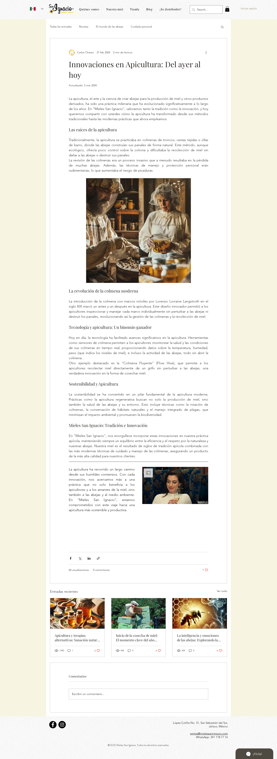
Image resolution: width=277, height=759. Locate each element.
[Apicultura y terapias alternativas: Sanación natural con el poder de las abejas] (77, 613)
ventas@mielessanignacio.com (209, 733)
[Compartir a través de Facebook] (70, 558)
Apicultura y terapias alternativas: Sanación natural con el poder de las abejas (77, 637)
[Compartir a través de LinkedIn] (89, 558)
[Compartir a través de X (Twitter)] (80, 558)
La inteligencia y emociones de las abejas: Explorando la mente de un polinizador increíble (198, 637)
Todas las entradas (61, 26)
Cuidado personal (141, 26)
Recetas (83, 26)
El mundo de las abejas (109, 26)
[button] (227, 9)
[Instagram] (62, 724)
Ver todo (222, 591)
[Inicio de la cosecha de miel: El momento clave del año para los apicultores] (138, 613)
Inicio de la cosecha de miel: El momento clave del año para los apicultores (137, 637)
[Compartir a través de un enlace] (98, 558)
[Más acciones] (206, 52)
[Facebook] (53, 724)
